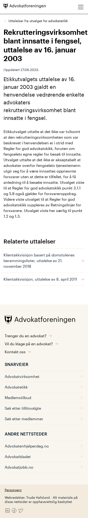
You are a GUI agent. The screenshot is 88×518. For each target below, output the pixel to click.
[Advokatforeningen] (24, 6)
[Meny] (81, 7)
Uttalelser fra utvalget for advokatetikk (38, 21)
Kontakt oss (15, 351)
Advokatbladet (18, 456)
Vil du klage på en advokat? (29, 343)
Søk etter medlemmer (24, 418)
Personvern (13, 490)
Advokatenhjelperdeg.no (27, 446)
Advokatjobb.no (19, 467)
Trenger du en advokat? (25, 336)
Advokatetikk (16, 387)
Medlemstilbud (18, 397)
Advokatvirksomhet (22, 376)
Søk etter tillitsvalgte (23, 408)
